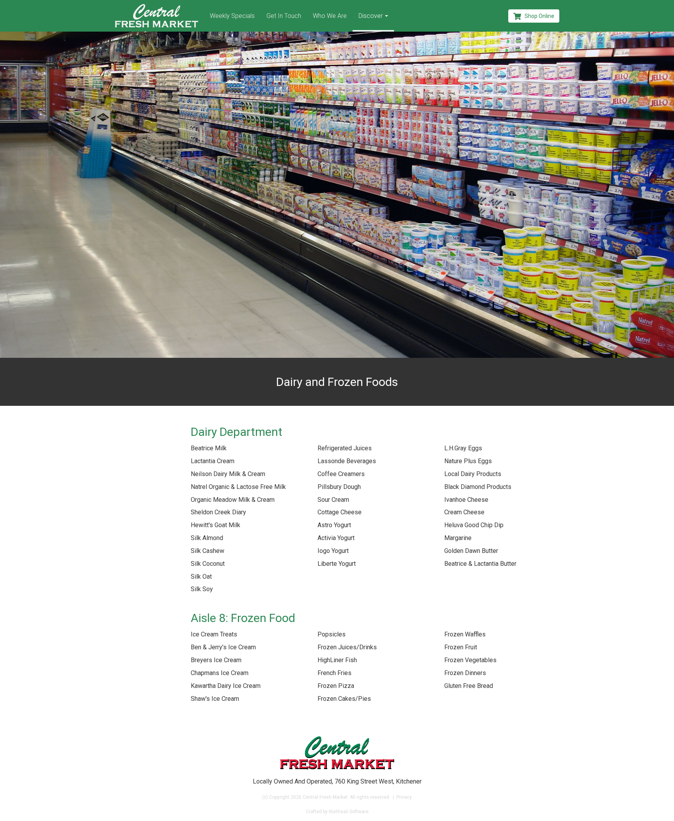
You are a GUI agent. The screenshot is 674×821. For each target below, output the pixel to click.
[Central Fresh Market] (156, 16)
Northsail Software (349, 811)
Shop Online (537, 16)
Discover (371, 16)
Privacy (404, 797)
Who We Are (330, 16)
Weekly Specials (232, 16)
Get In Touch (283, 16)
